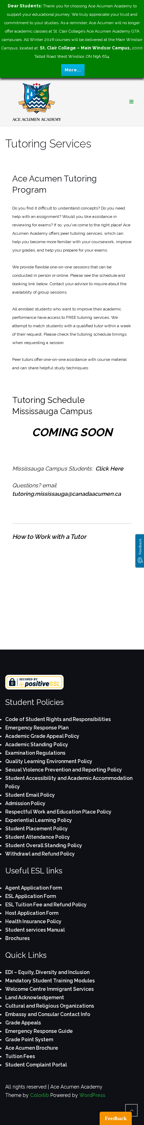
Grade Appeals (23, 1022)
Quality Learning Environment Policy (48, 761)
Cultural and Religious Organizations (49, 1006)
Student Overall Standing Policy (43, 845)
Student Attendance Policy (37, 837)
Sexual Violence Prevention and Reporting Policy (63, 770)
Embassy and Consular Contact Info (47, 1014)
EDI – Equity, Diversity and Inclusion (47, 972)
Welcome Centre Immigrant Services (49, 989)
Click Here (109, 468)
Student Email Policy (30, 795)
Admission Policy (25, 803)
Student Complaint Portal (36, 1065)
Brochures (17, 938)
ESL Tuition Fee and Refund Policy (46, 904)
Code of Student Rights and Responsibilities (58, 719)
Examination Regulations (35, 753)
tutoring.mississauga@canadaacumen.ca (66, 494)
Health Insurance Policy (33, 921)
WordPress (92, 1095)
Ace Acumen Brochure (31, 1048)
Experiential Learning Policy (38, 820)
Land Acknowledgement (34, 997)
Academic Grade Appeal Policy (42, 736)
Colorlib (39, 1095)
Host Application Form (31, 913)
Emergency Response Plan (37, 727)
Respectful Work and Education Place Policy (58, 812)
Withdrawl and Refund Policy (40, 854)
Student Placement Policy (36, 828)
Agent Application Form (33, 888)
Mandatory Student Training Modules (50, 980)
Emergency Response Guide (39, 1031)
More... (73, 70)
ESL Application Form (30, 896)
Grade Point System (29, 1039)
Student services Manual (35, 930)
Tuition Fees (20, 1056)
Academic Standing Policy (36, 744)
